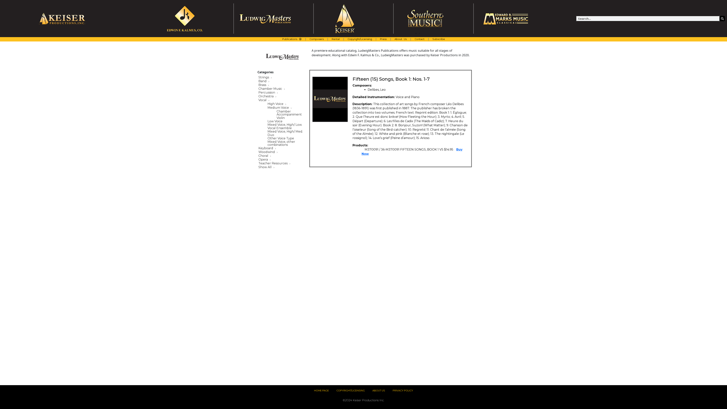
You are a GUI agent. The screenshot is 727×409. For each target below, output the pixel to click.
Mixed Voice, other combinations (281, 143)
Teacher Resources (273, 163)
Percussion (267, 92)
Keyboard (266, 148)
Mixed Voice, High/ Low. (285, 124)
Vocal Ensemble (280, 128)
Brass (262, 85)
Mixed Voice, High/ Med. (285, 131)
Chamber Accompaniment (289, 113)
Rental (336, 39)
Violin (281, 117)
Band (262, 81)
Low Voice (275, 121)
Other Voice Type (281, 138)
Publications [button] (289, 39)
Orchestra (266, 96)
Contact (419, 39)
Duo (271, 135)
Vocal (262, 100)
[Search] (722, 18)
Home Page (321, 390)
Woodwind (267, 152)
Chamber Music (270, 89)
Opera (263, 159)
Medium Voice (279, 107)
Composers (317, 39)
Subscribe (438, 39)
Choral (263, 156)
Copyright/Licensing (360, 39)
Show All (265, 167)
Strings (264, 77)
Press (383, 39)
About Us (401, 39)
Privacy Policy (403, 390)
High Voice (276, 104)
